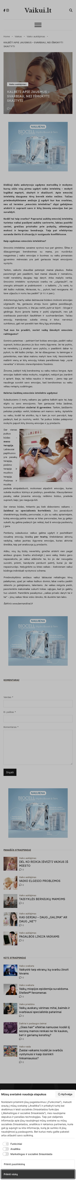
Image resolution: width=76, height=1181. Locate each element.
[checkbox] (11, 1144)
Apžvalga (66, 1094)
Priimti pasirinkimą (14, 1164)
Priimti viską (11, 1174)
